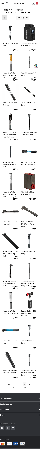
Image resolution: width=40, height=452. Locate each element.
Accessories (17, 10)
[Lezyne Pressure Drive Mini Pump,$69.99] (10, 92)
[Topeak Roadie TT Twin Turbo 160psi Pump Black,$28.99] (10, 240)
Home (5, 10)
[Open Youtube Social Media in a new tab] (13, 428)
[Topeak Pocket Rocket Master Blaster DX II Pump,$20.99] (29, 360)
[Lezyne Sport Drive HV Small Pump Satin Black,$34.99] (10, 360)
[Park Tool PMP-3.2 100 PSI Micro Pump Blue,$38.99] (29, 151)
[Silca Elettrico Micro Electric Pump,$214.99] (29, 181)
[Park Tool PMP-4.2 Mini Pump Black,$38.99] (10, 211)
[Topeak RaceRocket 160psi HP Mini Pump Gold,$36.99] (10, 62)
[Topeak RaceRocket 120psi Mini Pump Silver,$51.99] (10, 300)
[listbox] (22, 18)
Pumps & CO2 (11, 12)
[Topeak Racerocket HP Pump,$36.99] (29, 62)
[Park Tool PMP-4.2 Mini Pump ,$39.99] (10, 330)
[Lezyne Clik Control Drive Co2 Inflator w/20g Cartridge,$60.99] (29, 300)
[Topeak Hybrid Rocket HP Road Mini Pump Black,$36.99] (10, 270)
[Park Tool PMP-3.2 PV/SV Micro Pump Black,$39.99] (29, 211)
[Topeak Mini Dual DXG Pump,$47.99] (29, 330)
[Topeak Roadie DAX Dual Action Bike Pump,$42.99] (29, 121)
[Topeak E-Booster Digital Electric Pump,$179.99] (29, 32)
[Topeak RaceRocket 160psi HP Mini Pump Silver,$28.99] (10, 181)
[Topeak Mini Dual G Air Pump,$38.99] (29, 240)
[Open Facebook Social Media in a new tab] (8, 428)
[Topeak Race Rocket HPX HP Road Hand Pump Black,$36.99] (29, 270)
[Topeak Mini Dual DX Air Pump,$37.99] (10, 32)
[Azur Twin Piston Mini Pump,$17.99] (29, 92)
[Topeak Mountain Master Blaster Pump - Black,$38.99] (10, 151)
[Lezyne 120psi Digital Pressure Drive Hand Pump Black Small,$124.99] (10, 121)
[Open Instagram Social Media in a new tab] (2, 428)
